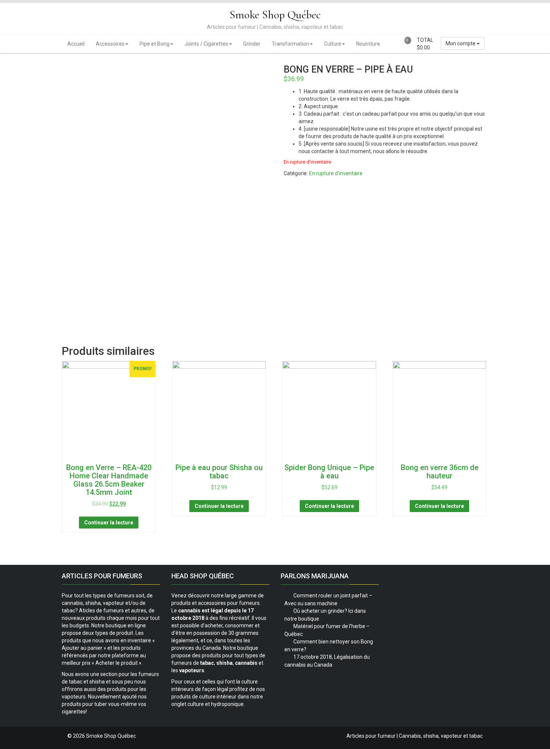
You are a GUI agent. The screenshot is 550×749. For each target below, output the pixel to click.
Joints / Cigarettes (206, 44)
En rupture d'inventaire (336, 173)
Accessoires (110, 44)
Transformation (290, 44)
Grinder (251, 44)
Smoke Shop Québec (275, 15)
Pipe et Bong (154, 44)
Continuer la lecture (108, 523)
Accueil (76, 44)
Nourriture (368, 44)
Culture (332, 44)
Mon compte (461, 43)
